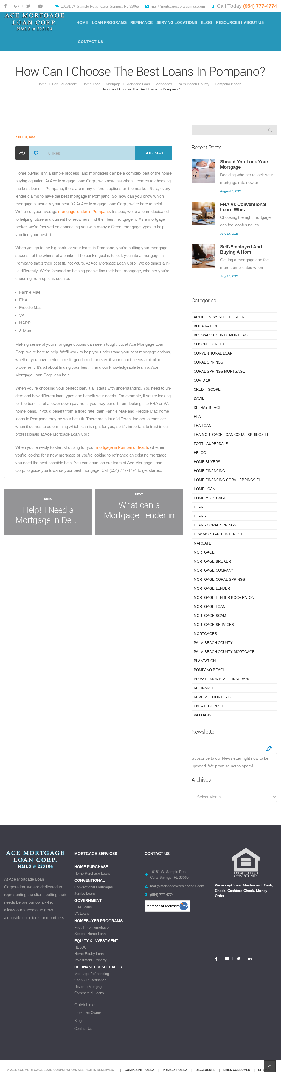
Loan (198, 507)
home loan (91, 84)
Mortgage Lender (212, 588)
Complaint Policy (140, 1070)
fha (197, 417)
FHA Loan (202, 426)
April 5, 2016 (25, 137)
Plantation (205, 661)
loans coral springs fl (217, 525)
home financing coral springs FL (227, 480)
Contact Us (83, 1029)
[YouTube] (227, 959)
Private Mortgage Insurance (223, 679)
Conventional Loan (213, 353)
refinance (204, 688)
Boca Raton (205, 326)
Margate (202, 543)
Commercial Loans (89, 993)
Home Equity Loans (90, 954)
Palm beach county (193, 84)
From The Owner (87, 1013)
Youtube (40, 6)
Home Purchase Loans (92, 873)
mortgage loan (138, 84)
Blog (78, 1021)
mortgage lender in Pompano (84, 211)
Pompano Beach (228, 84)
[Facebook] (218, 959)
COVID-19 (202, 380)
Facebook (7, 6)
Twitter (28, 6)
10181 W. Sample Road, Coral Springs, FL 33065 (100, 6)
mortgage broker (212, 561)
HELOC (200, 453)
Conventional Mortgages (93, 887)
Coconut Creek (209, 344)
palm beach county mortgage (224, 652)
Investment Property (90, 960)
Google (16, 6)
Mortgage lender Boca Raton (224, 598)
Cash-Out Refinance (90, 980)
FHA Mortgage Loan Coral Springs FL (231, 435)
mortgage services (214, 625)
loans (200, 516)
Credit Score (207, 389)
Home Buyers (207, 462)
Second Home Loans (91, 934)
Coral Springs (208, 362)
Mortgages (163, 84)
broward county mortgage (222, 335)
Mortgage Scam (210, 616)
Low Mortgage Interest (218, 534)
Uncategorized (209, 706)
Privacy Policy (175, 1070)
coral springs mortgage (219, 371)
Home (42, 84)
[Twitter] (238, 959)
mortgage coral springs (219, 579)
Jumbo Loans (85, 893)
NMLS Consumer (236, 1070)
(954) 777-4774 (260, 6)
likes (54, 153)
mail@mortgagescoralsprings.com (178, 6)
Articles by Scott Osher (219, 317)
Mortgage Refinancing (91, 974)
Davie (199, 398)
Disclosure (205, 1070)
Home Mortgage (210, 498)
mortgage (113, 84)
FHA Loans (83, 907)
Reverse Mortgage (213, 697)
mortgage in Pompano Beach (122, 447)
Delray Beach (207, 408)
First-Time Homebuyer (92, 927)
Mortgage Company (214, 570)
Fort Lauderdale (64, 84)
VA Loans (202, 715)
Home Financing (209, 471)
